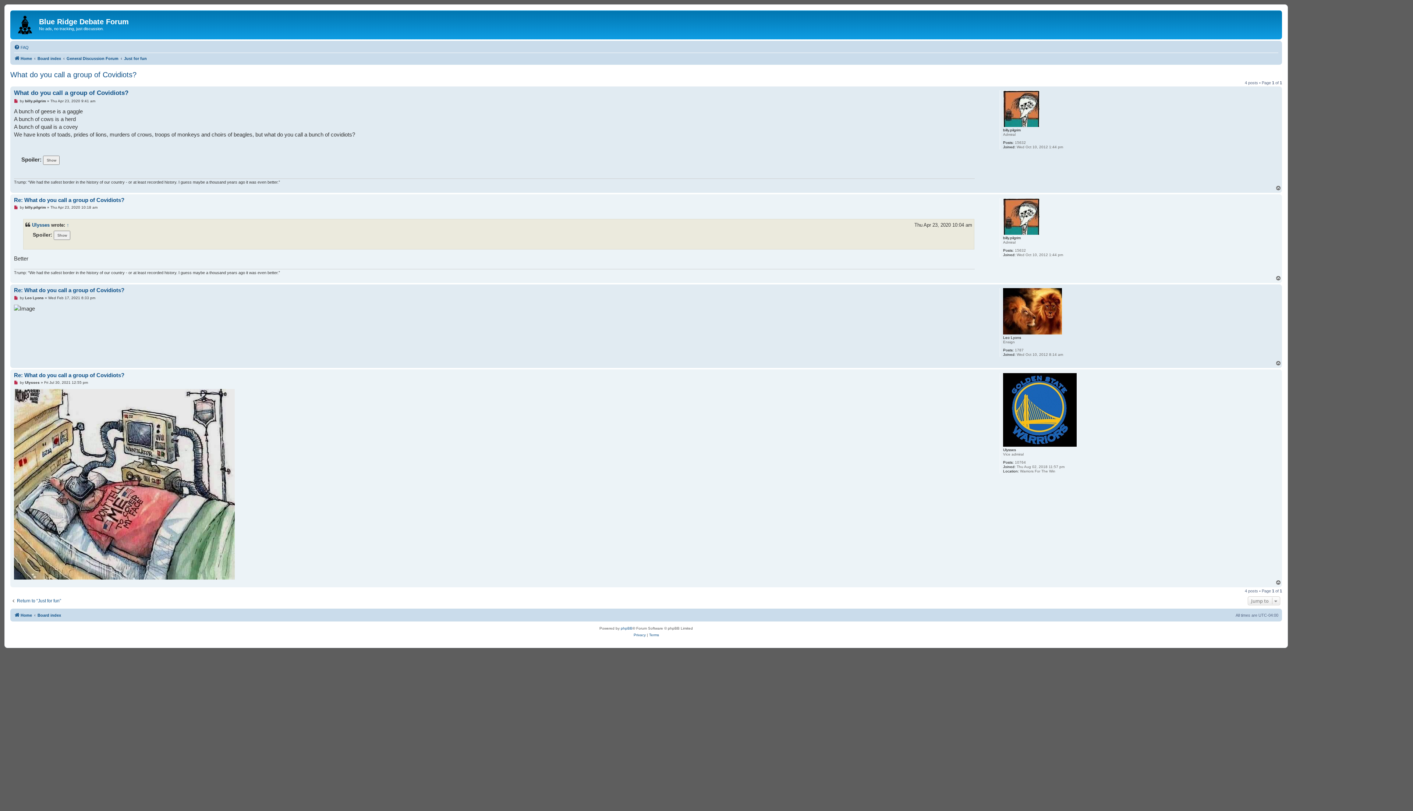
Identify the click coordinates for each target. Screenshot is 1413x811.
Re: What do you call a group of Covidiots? (69, 200)
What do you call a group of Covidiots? (73, 75)
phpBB (627, 628)
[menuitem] (21, 47)
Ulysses (41, 225)
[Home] (25, 23)
